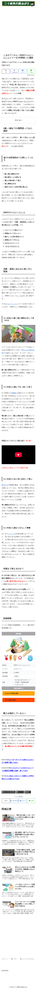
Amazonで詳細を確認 (18, 693)
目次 (16, 120)
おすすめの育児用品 (9, 792)
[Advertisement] (18, 29)
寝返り (14, 393)
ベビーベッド (11, 304)
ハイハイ (11, 534)
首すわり (5, 485)
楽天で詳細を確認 (18, 700)
